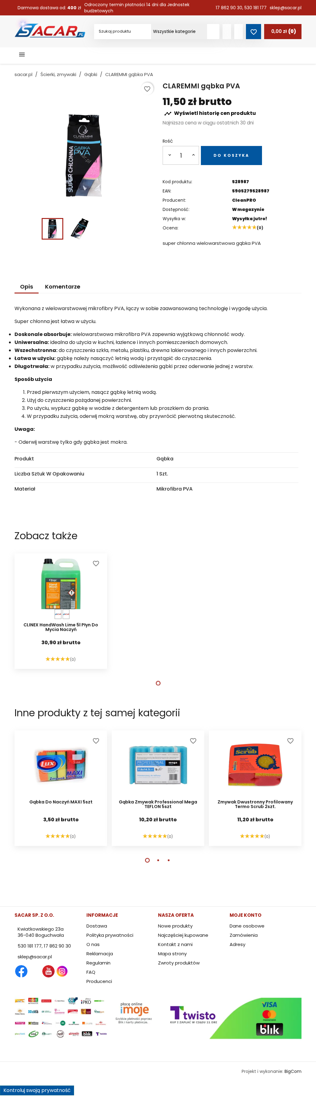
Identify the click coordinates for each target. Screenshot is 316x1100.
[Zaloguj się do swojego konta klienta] (226, 31)
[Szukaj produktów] (213, 31)
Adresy (237, 944)
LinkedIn (75, 971)
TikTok (89, 971)
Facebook (21, 971)
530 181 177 (255, 8)
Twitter (35, 971)
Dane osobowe (247, 926)
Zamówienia (244, 935)
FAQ (90, 972)
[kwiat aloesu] (58, 614)
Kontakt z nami (175, 944)
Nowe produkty (175, 926)
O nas (93, 944)
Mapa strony (172, 953)
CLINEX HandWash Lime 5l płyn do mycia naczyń (60, 628)
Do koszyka (231, 155)
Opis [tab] (26, 286)
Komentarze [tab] (62, 286)
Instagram (62, 971)
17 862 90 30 (229, 8)
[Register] (238, 31)
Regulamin (98, 963)
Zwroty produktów (179, 963)
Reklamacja (99, 953)
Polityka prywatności (109, 935)
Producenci (99, 981)
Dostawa (96, 926)
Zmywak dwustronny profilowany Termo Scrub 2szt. (255, 805)
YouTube (48, 971)
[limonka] (66, 614)
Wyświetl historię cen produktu (210, 114)
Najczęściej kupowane (183, 935)
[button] (158, 683)
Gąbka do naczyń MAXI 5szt (61, 802)
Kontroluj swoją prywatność (37, 1090)
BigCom (293, 1071)
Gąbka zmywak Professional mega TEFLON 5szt (158, 805)
